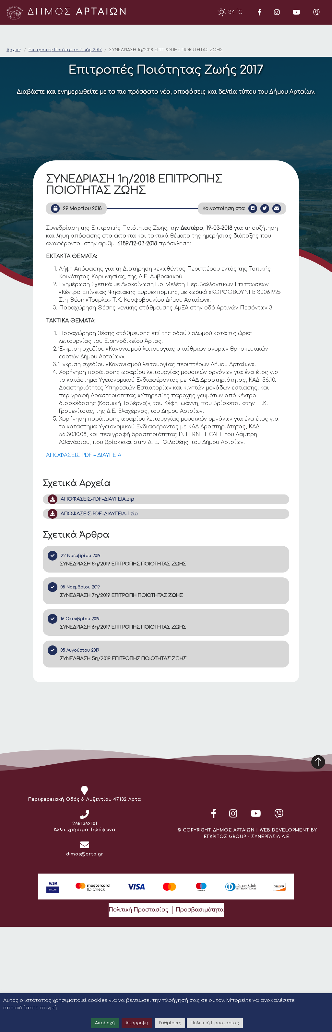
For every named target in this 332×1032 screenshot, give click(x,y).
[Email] (276, 208)
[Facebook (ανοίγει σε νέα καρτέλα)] (259, 12)
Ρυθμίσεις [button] (170, 1023)
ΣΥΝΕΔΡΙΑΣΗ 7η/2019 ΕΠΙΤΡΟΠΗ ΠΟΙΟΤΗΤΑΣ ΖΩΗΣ (121, 595)
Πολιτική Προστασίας (139, 910)
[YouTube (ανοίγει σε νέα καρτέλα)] (296, 12)
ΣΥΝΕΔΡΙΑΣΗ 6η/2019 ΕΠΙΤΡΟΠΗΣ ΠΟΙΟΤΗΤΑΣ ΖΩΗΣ (123, 627)
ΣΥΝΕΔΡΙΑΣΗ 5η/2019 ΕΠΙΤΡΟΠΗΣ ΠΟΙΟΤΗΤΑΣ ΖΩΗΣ (123, 658)
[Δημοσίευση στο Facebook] (252, 208)
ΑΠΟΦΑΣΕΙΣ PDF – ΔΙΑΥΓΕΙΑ (83, 455)
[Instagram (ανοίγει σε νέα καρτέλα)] (277, 12)
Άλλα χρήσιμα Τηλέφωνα (84, 830)
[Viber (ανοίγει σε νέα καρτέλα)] (316, 12)
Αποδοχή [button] (105, 1023)
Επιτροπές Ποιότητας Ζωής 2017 (65, 50)
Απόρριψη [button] (136, 1023)
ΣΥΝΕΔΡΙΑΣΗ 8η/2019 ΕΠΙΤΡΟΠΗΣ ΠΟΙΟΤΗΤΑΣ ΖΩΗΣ (123, 564)
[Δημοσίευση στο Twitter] (264, 208)
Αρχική (13, 50)
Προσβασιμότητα (200, 910)
